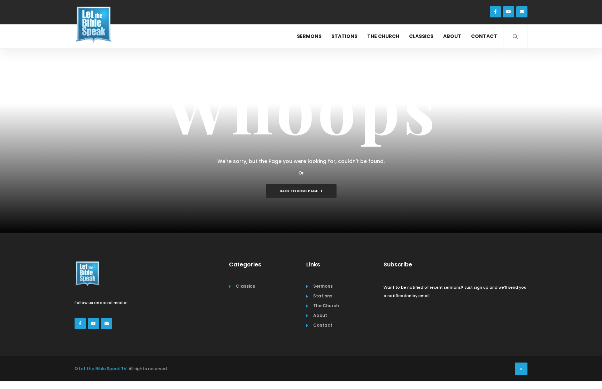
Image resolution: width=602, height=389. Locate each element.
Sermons (309, 36)
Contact (484, 36)
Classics (421, 36)
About (452, 36)
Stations (344, 36)
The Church (383, 36)
